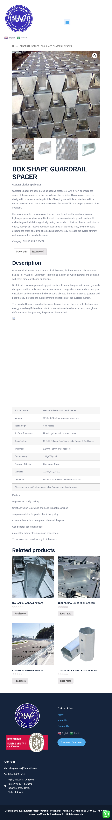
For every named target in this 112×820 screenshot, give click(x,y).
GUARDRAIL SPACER (29, 46)
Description (22, 251)
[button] (67, 22)
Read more (20, 613)
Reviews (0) (38, 251)
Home (15, 46)
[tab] (22, 251)
